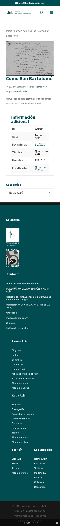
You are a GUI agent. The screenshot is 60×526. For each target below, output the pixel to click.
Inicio (9, 30)
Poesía (15, 463)
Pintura (15, 355)
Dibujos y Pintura (21, 418)
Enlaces (38, 477)
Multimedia (40, 472)
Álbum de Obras (20, 387)
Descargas (40, 487)
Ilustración (17, 364)
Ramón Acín (21, 30)
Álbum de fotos (20, 383)
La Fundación (43, 450)
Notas (32, 30)
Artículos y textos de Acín (25, 373)
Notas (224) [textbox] (29, 192)
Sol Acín (38, 468)
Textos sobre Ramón (23, 378)
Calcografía (18, 409)
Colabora (39, 482)
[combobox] (30, 191)
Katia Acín (19, 395)
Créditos (10, 323)
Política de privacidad (17, 328)
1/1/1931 (40, 144)
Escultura (17, 359)
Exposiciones (19, 428)
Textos (15, 432)
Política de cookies (17, 318)
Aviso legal (11, 312)
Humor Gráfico (19, 369)
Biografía (16, 350)
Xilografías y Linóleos (23, 414)
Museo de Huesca (40, 168)
